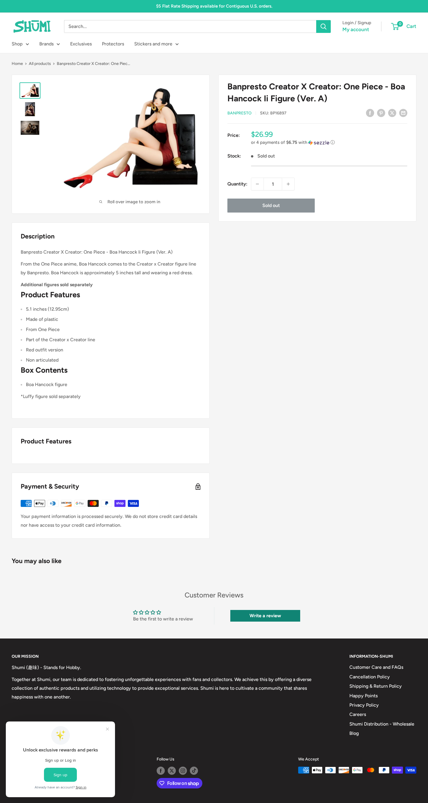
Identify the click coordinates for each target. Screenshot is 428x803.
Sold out (271, 205)
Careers (357, 714)
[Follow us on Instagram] (183, 771)
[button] (329, 142)
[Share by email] (403, 112)
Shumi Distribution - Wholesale (381, 724)
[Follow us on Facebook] (161, 771)
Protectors (113, 44)
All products (40, 63)
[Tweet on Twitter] (392, 112)
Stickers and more (153, 44)
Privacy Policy (364, 705)
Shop (17, 44)
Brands (46, 44)
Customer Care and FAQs (376, 667)
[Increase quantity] (288, 184)
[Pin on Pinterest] (381, 112)
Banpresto (239, 113)
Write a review (265, 615)
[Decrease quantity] (257, 184)
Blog (354, 733)
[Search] (323, 26)
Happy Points (363, 695)
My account (355, 29)
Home (17, 63)
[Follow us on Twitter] (172, 771)
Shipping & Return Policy (375, 686)
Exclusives (81, 44)
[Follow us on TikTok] (194, 771)
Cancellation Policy (369, 677)
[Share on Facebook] (370, 112)
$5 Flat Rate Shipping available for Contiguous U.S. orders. (214, 6)
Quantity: (237, 184)
